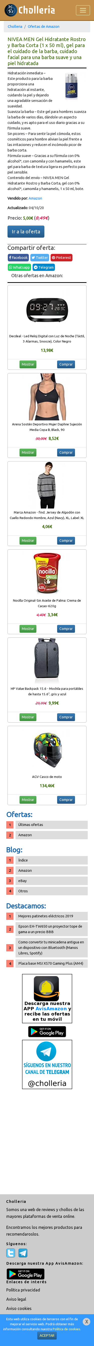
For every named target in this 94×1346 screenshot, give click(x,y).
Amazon (35, 198)
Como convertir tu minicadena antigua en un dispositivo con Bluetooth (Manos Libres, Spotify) (51, 947)
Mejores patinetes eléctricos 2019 (45, 916)
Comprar (66, 364)
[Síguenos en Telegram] (47, 1064)
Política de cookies (66, 1329)
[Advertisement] (47, 1142)
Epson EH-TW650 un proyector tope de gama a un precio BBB (50, 929)
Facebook (19, 257)
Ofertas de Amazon (43, 26)
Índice (23, 860)
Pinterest (63, 257)
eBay (22, 881)
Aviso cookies (19, 1308)
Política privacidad (23, 1290)
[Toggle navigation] (83, 10)
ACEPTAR (47, 1335)
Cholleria (15, 26)
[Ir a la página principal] (29, 10)
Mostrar (28, 364)
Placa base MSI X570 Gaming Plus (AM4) (50, 963)
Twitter (41, 257)
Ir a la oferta (26, 231)
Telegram (46, 267)
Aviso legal (16, 1299)
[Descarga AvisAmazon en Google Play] (47, 998)
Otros (23, 891)
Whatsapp (21, 267)
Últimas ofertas (30, 824)
